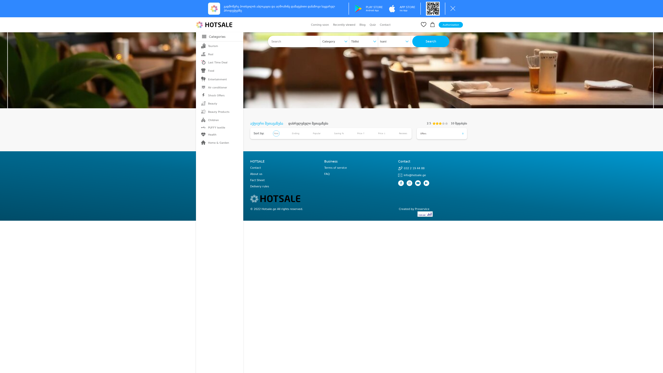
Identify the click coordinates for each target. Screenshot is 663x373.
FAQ (327, 174)
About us (256, 174)
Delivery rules (259, 186)
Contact (385, 24)
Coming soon (320, 24)
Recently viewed (344, 24)
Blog (362, 24)
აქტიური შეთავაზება (266, 123)
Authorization (451, 24)
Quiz (373, 24)
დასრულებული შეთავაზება (308, 123)
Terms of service (335, 167)
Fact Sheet (257, 180)
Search (431, 41)
